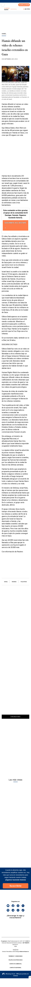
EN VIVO (27, 9)
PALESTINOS (24, 581)
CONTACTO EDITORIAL (15, 967)
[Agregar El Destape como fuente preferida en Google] (15, 62)
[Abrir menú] (2, 4)
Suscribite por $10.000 (24, 4)
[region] (15, 26)
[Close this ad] (30, 977)
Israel (6, 581)
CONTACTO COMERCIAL (15, 963)
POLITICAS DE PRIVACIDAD (15, 960)
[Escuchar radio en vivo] (2, 9)
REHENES (14, 581)
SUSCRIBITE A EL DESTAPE (15, 223)
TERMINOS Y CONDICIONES (15, 956)
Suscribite (16, 886)
